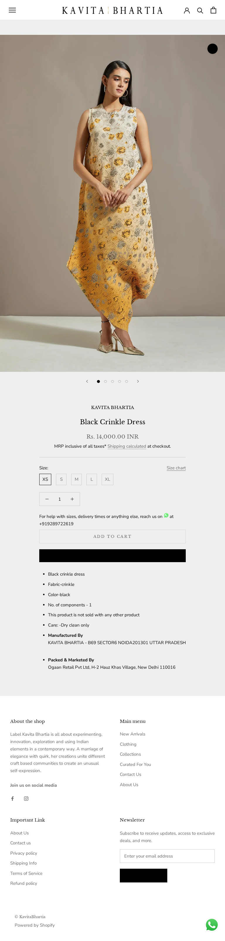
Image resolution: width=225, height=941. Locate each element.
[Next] (138, 381)
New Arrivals (132, 734)
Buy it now (112, 556)
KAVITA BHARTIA (112, 407)
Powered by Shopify (35, 925)
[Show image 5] (126, 381)
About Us (129, 785)
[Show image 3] (112, 381)
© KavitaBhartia (30, 916)
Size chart (176, 468)
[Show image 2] (105, 381)
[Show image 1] (98, 381)
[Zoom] (212, 48)
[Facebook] (12, 798)
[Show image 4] (119, 381)
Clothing (128, 744)
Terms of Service (26, 873)
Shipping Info (23, 863)
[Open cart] (213, 10)
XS (45, 479)
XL (107, 479)
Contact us (20, 843)
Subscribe (143, 875)
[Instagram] (26, 798)
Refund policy (23, 883)
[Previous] (87, 381)
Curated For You (135, 764)
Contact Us (130, 774)
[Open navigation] (12, 10)
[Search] (200, 10)
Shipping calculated (127, 446)
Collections (130, 754)
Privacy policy (23, 853)
